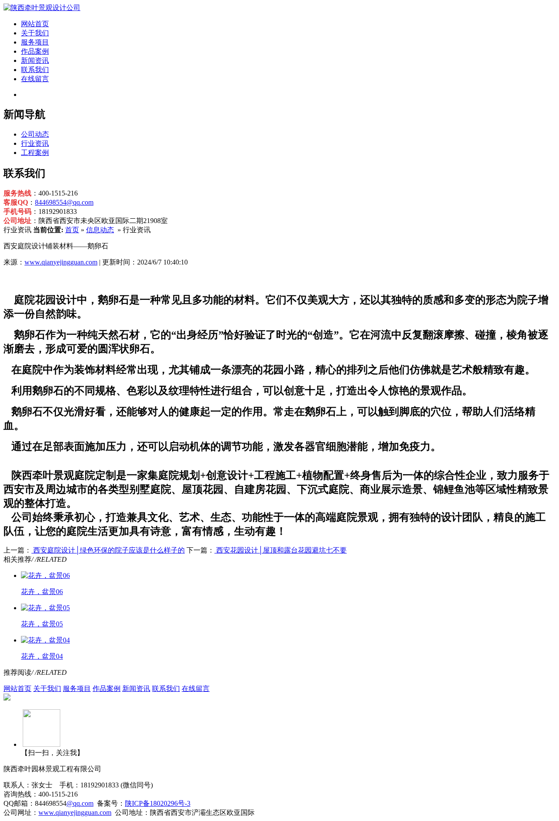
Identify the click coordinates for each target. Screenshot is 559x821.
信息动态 (100, 230)
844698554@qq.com (64, 202)
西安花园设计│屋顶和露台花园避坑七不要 (280, 550)
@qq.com (79, 803)
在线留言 (35, 78)
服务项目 (35, 42)
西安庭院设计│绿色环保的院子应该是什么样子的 (108, 550)
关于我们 (35, 33)
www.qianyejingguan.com (60, 262)
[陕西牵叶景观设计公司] (41, 7)
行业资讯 (35, 143)
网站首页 (35, 23)
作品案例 (35, 51)
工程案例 (35, 152)
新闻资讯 (35, 60)
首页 (72, 230)
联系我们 (35, 69)
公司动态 (35, 134)
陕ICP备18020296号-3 (157, 803)
